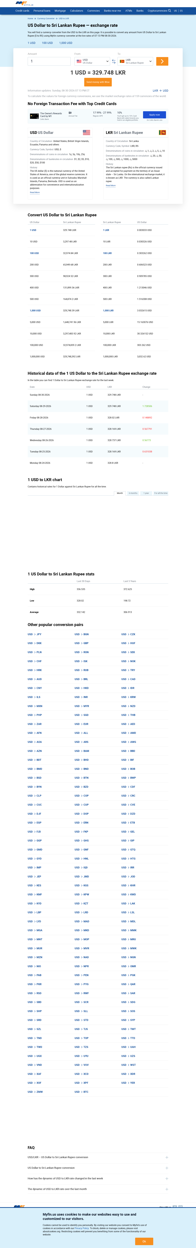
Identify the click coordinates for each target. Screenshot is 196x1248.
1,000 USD (65, 43)
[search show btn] (169, 10)
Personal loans (42, 10)
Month (120, 493)
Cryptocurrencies (157, 10)
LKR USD (160, 90)
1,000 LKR (108, 310)
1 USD (31, 43)
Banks (139, 10)
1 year (146, 493)
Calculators (76, 10)
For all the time (160, 493)
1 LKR (106, 230)
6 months (133, 493)
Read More (35, 192)
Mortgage (60, 10)
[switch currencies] (162, 61)
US (175, 10)
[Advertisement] (98, 1121)
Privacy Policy (82, 1228)
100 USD (47, 43)
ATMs (128, 10)
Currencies (93, 10)
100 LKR (107, 253)
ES (181, 10)
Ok (144, 1241)
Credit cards (22, 10)
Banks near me (112, 10)
